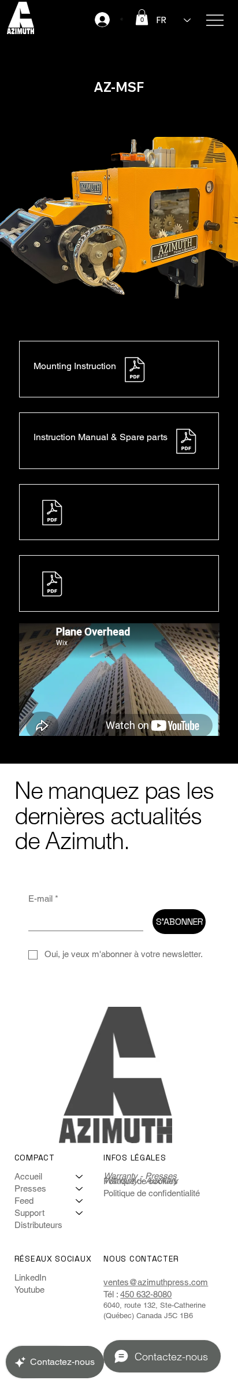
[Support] (79, 1213)
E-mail (43, 898)
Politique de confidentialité (151, 1193)
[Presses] (79, 1188)
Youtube (29, 1289)
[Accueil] (79, 1176)
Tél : (111, 1294)
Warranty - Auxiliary (141, 1180)
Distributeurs (38, 1225)
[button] (141, 17)
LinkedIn (30, 1277)
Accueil (28, 1176)
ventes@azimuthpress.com (155, 1282)
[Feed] (79, 1201)
